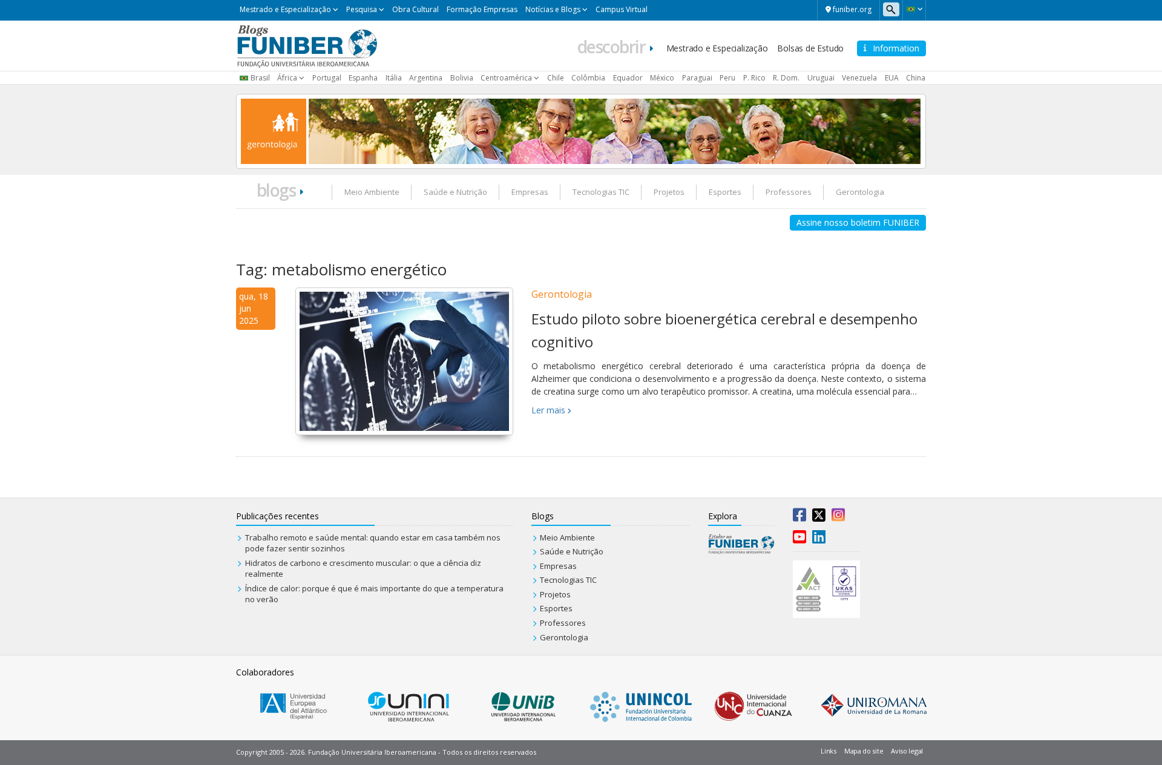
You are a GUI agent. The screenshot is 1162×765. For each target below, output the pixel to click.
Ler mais (548, 410)
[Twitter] (819, 517)
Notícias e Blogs (552, 9)
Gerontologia (860, 191)
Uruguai (821, 78)
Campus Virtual (622, 9)
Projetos (669, 191)
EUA (892, 78)
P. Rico (754, 78)
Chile (555, 78)
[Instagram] (838, 517)
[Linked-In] (819, 539)
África (287, 78)
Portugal (326, 78)
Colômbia (588, 78)
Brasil (260, 78)
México (662, 78)
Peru (727, 78)
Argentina (425, 78)
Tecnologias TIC (601, 191)
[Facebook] (799, 517)
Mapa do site (863, 750)
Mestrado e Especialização (285, 9)
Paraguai (697, 78)
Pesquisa (361, 9)
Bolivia (461, 78)
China (915, 78)
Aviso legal (907, 750)
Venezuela (859, 78)
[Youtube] (799, 539)
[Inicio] (307, 44)
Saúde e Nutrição (455, 191)
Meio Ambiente (371, 191)
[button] (914, 9)
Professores (789, 191)
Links (828, 750)
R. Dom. (786, 78)
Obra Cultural (415, 9)
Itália (394, 78)
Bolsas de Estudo (810, 48)
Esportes (725, 191)
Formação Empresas (482, 9)
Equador (628, 78)
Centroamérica (506, 78)
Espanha (363, 78)
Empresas (529, 191)
